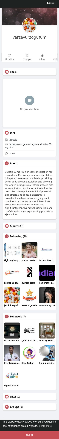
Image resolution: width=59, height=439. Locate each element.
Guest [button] (51, 2)
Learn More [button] (45, 426)
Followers (16, 316)
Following (16, 236)
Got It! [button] (29, 435)
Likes (13, 396)
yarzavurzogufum (29, 37)
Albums (15, 226)
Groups (14, 407)
